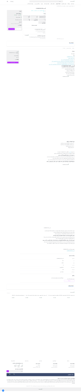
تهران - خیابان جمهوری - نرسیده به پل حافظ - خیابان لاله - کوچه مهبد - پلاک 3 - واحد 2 (35, 295)
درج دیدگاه (69, 280)
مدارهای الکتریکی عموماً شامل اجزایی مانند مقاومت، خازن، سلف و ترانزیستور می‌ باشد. (63, 61)
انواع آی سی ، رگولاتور (34, 10)
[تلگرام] (18, 366)
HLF (43, 11)
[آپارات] (15, 366)
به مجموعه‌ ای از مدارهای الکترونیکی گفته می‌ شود (67, 59)
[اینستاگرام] (21, 366)
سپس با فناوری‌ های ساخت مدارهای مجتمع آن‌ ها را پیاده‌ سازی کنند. (65, 62)
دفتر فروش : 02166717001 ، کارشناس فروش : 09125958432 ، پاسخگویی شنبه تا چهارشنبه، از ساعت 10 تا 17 (60, 295)
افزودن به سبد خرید (13, 62)
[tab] (73, 48)
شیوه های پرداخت (72, 366)
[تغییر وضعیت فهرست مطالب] (73, 55)
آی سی (38, 10)
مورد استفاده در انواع (71, 58)
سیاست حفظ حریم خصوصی (36, 367)
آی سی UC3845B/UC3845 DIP (70, 250)
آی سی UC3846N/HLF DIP (70, 56)
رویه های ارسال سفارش (71, 367)
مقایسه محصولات (38, 366)
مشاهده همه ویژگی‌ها (34, 25)
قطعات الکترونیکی (42, 10)
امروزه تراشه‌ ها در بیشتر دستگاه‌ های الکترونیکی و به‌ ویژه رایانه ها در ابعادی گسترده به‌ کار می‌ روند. (61, 64)
